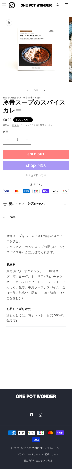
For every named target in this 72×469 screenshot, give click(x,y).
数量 (5, 131)
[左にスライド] (27, 89)
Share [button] (12, 217)
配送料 (15, 125)
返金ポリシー (54, 448)
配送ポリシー (52, 454)
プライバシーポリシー (29, 454)
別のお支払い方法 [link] (36, 175)
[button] (36, 204)
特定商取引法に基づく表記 (38, 460)
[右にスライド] (44, 89)
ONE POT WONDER (32, 448)
